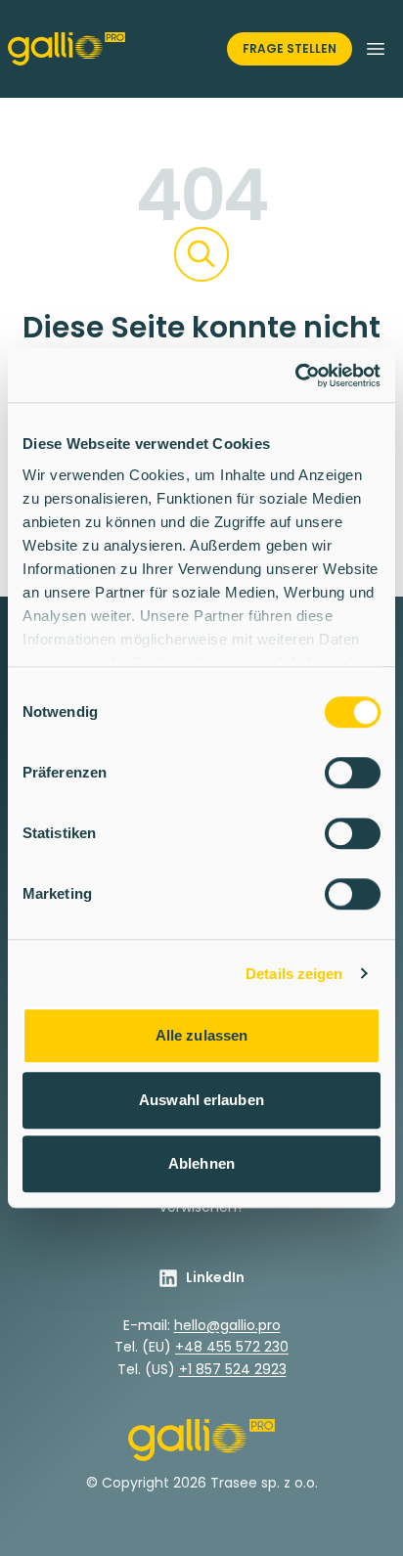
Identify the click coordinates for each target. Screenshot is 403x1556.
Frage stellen (289, 48)
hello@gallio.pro (227, 1325)
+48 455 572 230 (232, 1346)
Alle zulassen (201, 1035)
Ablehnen (201, 1163)
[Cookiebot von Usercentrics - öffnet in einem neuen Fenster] (295, 375)
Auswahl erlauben (201, 1099)
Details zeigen (294, 973)
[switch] (353, 772)
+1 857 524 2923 (233, 1369)
